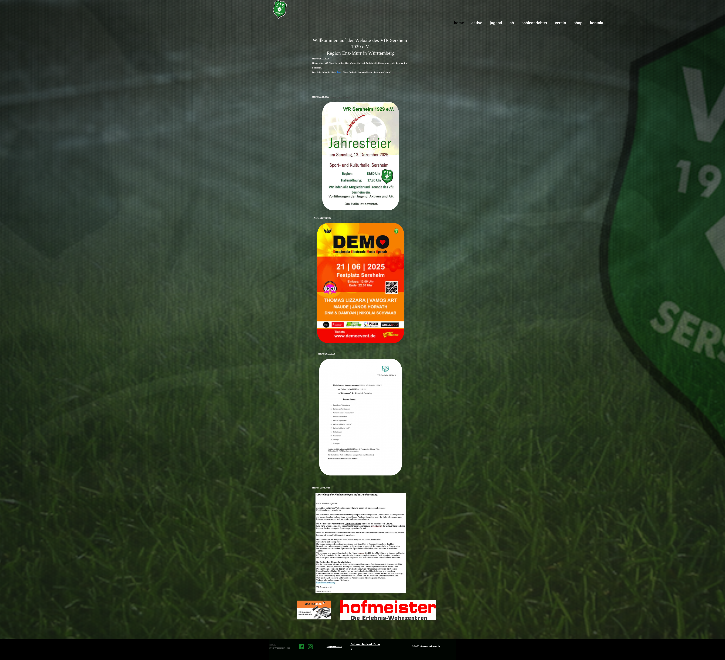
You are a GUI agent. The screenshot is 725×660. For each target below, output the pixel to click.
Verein (560, 23)
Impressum (334, 646)
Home (459, 23)
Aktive (476, 23)
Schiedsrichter (534, 23)
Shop (578, 23)
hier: (339, 72)
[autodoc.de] (314, 610)
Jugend (496, 23)
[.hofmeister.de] (388, 610)
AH (512, 23)
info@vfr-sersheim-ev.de (279, 648)
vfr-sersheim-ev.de (430, 646)
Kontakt (596, 23)
